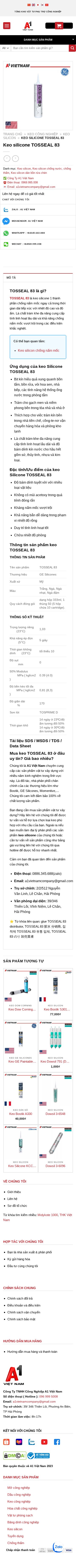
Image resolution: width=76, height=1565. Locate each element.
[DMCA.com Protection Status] (14, 1455)
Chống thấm (15, 1543)
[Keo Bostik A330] (21, 1090)
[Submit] (72, 48)
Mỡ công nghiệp (18, 1487)
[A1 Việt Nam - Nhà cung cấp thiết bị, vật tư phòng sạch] (28, 25)
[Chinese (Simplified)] (29, 4)
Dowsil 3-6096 (55, 1166)
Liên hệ (12, 1199)
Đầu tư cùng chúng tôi (22, 1266)
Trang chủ (12, 134)
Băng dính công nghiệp (23, 1522)
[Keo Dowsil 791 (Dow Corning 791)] (55, 1037)
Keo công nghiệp (42, 134)
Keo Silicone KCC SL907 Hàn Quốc (20, 1166)
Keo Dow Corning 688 (20, 1010)
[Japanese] (38, 4)
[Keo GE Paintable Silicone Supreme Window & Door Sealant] (21, 1037)
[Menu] (6, 25)
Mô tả (11, 277)
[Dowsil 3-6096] (55, 1142)
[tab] (38, 277)
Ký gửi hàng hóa (18, 1259)
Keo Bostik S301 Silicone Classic (55, 1010)
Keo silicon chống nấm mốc (38, 350)
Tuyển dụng (15, 1536)
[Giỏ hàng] (59, 25)
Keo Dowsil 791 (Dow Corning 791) (55, 1062)
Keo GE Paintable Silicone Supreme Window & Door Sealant (20, 1062)
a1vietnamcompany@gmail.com (34, 1401)
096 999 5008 (48, 1396)
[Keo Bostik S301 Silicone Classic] (55, 985)
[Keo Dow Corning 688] (21, 985)
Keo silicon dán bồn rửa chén (29, 172)
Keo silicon (24, 168)
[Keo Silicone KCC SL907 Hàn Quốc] (21, 1142)
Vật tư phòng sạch (20, 1515)
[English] (33, 4)
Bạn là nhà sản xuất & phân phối (29, 1252)
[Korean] (42, 4)
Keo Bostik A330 (20, 1114)
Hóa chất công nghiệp (22, 1508)
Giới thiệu (14, 1192)
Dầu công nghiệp (19, 1494)
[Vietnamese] (47, 4)
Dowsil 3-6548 (55, 1114)
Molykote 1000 (48, 1215)
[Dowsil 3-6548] (55, 1090)
